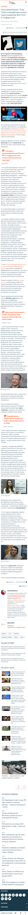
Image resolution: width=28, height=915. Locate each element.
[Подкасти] (20, 913)
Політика (4, 7)
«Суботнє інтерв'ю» (18, 600)
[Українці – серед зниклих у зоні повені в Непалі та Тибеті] (14, 767)
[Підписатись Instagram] (16, 895)
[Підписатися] (9, 898)
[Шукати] (25, 913)
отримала (4, 67)
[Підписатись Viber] (20, 895)
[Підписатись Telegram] (24, 895)
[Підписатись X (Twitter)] (9, 895)
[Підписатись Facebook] (2, 895)
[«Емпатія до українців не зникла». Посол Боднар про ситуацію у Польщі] (6, 673)
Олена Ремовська (5, 21)
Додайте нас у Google (6, 913)
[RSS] (2, 898)
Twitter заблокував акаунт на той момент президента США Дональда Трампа (13, 266)
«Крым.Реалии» (20, 627)
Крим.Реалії (14, 21)
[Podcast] (6, 898)
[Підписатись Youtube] (13, 895)
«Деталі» (18, 605)
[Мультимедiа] (15, 913)
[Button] (10, 28)
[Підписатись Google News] (6, 895)
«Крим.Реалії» (11, 627)
